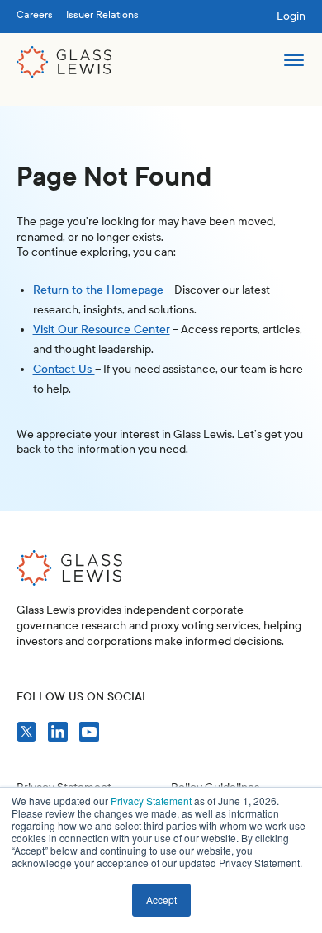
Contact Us (64, 369)
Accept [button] (161, 900)
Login (291, 16)
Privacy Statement (151, 801)
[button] (293, 62)
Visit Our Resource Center (101, 330)
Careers (35, 15)
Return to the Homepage (98, 290)
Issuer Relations (102, 15)
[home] (64, 62)
